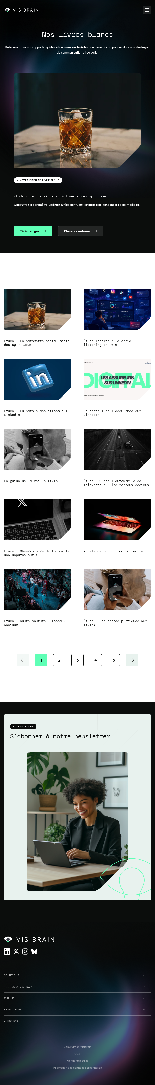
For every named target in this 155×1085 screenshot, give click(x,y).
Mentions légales (77, 1060)
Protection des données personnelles (77, 1067)
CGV (77, 1054)
